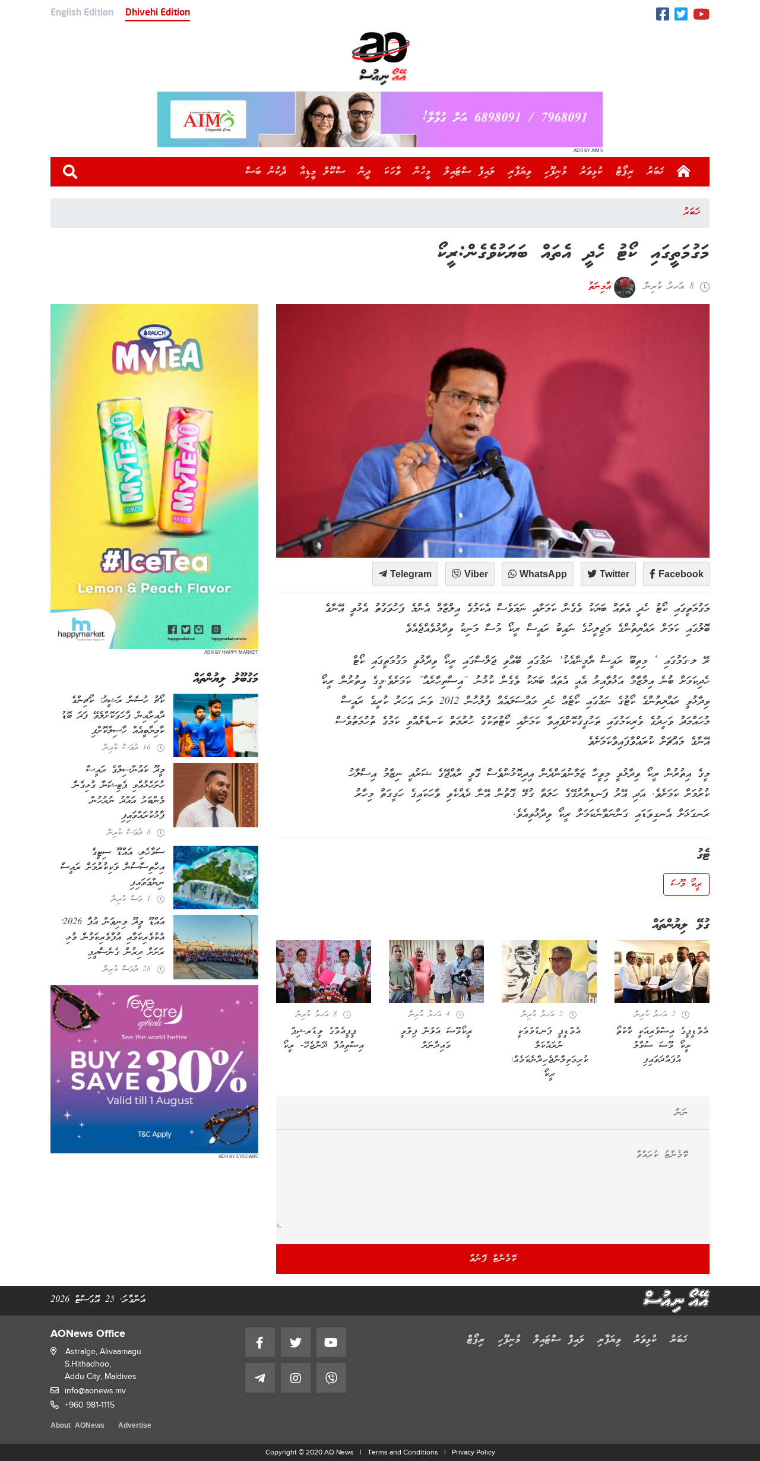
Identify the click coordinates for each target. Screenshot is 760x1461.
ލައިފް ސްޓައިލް (469, 171)
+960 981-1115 (90, 1404)
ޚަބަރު (655, 171)
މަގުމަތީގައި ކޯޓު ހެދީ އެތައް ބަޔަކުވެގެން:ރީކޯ (573, 254)
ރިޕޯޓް (625, 171)
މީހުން (422, 171)
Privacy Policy (473, 1452)
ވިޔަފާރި (519, 171)
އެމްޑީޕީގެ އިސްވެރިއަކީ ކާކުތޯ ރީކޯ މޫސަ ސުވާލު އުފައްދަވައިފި (662, 1046)
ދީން (365, 171)
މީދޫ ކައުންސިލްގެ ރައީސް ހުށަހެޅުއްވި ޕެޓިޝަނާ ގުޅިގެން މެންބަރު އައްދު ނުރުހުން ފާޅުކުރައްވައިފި (118, 793)
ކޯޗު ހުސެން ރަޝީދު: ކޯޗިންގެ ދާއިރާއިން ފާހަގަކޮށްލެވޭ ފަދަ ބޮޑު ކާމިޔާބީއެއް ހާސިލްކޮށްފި (112, 716)
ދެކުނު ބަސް (266, 171)
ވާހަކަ (392, 171)
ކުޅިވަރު (591, 171)
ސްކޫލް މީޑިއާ (323, 171)
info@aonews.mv (95, 1390)
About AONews (77, 1426)
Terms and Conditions (403, 1452)
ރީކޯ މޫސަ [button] (686, 884)
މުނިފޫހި (555, 171)
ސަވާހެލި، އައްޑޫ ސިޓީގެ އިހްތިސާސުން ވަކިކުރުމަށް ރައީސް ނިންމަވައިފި (112, 868)
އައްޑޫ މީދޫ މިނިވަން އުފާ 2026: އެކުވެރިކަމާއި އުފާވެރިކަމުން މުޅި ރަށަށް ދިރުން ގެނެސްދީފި (112, 937)
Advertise (134, 1426)
